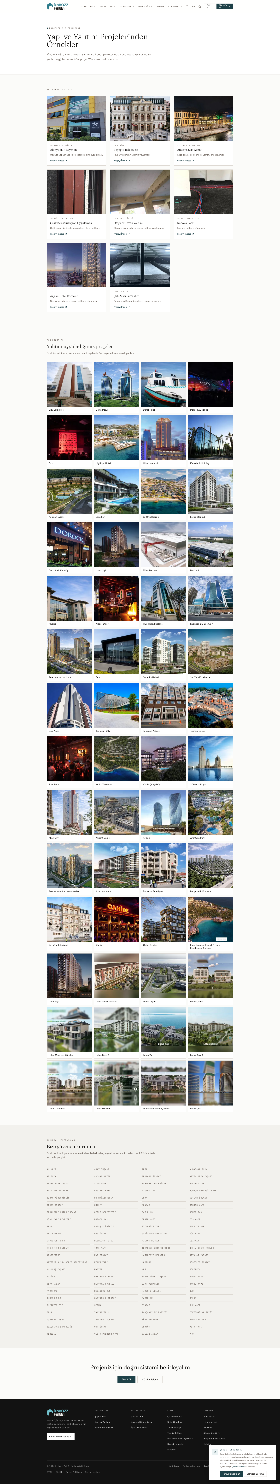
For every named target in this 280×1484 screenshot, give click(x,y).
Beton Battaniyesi (104, 1427)
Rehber (161, 6)
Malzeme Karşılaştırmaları (181, 1438)
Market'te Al (223, 6)
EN (193, 6)
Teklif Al (209, 6)
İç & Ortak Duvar (139, 1427)
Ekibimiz (208, 1427)
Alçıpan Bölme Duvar (142, 1421)
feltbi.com (174, 1466)
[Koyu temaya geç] (200, 6)
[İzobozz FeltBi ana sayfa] (57, 6)
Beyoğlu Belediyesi (126, 149)
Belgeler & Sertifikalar (215, 1438)
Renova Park (185, 223)
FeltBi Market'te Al (59, 1436)
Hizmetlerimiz (211, 1421)
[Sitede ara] (187, 6)
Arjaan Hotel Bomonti (64, 296)
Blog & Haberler (175, 1444)
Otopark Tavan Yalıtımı (129, 223)
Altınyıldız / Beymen (63, 149)
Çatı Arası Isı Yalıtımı (127, 296)
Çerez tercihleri (93, 1472)
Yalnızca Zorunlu (255, 1473)
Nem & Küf (144, 6)
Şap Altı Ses (137, 1416)
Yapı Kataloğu (174, 1427)
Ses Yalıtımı (106, 6)
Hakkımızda (209, 1416)
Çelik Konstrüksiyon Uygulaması (71, 223)
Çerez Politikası (74, 1472)
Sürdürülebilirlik (212, 1433)
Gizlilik (59, 1472)
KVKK (49, 1472)
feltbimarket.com (191, 1466)
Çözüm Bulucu (150, 1379)
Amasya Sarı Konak (189, 149)
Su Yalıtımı (125, 6)
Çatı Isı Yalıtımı (102, 1421)
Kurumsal (174, 6)
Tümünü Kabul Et (231, 1473)
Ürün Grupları (174, 1421)
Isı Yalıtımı (87, 6)
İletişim (207, 1444)
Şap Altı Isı (100, 1416)
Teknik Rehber (174, 1433)
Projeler (171, 1449)
